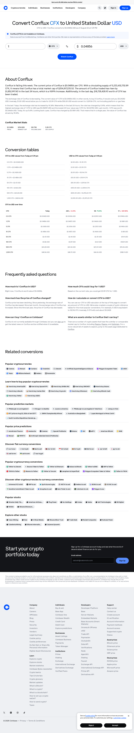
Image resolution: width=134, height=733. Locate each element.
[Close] (128, 716)
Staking (58, 658)
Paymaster (85, 637)
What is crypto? (36, 689)
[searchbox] (123, 46)
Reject (91, 725)
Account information (115, 621)
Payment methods (114, 625)
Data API (84, 644)
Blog (31, 618)
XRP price (111, 653)
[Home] (5, 8)
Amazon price (112, 671)
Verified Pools (61, 671)
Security (33, 625)
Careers (33, 611)
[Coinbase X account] (4, 712)
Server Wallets (87, 615)
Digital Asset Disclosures (40, 651)
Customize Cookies (119, 718)
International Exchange (65, 664)
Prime (57, 654)
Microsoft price (113, 668)
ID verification (113, 618)
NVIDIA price (112, 661)
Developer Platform (89, 608)
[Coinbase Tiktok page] (24, 712)
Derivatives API (87, 674)
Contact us (111, 611)
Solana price (112, 650)
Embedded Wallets (89, 618)
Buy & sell (59, 608)
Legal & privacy (36, 635)
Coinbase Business (63, 640)
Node (83, 651)
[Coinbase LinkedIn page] (11, 712)
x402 (83, 631)
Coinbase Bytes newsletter (41, 669)
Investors (33, 628)
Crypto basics (35, 672)
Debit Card (59, 625)
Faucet (84, 661)
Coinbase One (61, 615)
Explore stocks (36, 662)
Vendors (33, 632)
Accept (115, 725)
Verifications (86, 648)
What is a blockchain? (39, 692)
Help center (112, 608)
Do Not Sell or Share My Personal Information (40, 646)
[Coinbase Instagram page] (17, 712)
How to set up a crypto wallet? (39, 697)
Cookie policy (35, 638)
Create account (113, 615)
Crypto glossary (36, 679)
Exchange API (86, 664)
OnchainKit (85, 641)
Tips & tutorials (36, 676)
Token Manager (61, 646)
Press (32, 621)
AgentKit (85, 654)
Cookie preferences (38, 642)
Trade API (85, 634)
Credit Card (60, 621)
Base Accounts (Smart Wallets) (90, 622)
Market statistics (37, 666)
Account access (113, 628)
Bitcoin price (112, 643)
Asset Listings (61, 636)
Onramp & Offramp (89, 627)
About (32, 608)
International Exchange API (92, 668)
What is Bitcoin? (36, 686)
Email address (76, 555)
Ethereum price (113, 646)
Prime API (85, 671)
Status (110, 635)
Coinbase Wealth (62, 618)
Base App (59, 611)
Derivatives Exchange (64, 668)
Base (83, 611)
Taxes (32, 705)
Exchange (59, 661)
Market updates (36, 682)
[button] (33, 8)
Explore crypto (36, 659)
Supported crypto (114, 632)
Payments (59, 643)
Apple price (112, 664)
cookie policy (90, 716)
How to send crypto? (38, 702)
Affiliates (33, 615)
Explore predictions (63, 628)
